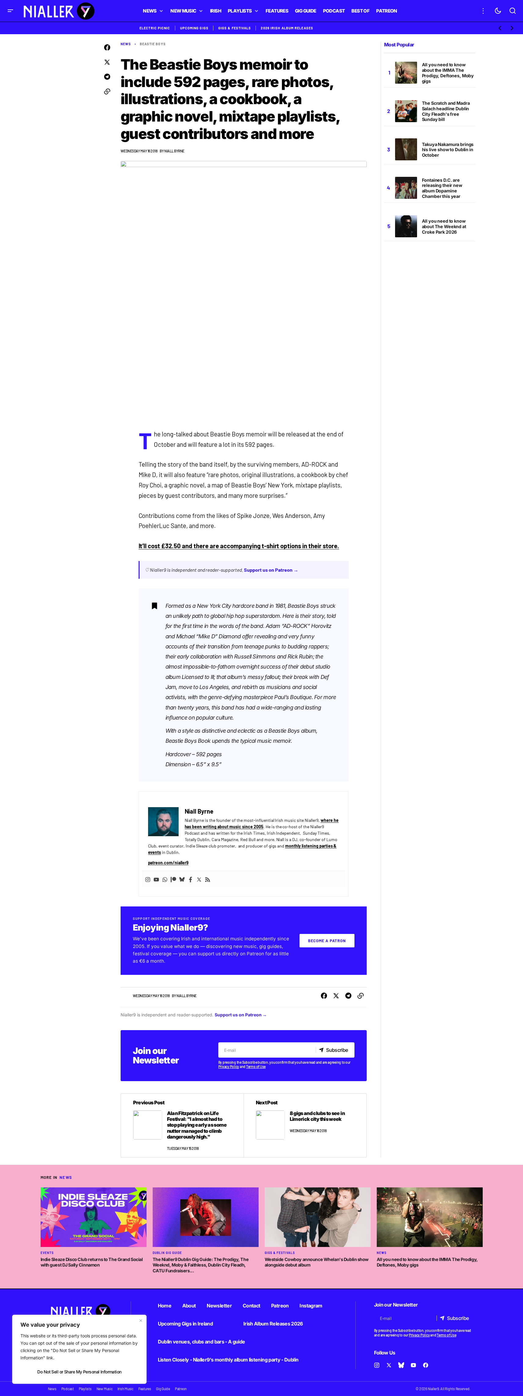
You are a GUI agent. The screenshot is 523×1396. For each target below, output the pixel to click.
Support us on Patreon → (271, 570)
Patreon (280, 1306)
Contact (251, 1306)
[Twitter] (199, 879)
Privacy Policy (228, 1066)
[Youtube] (156, 879)
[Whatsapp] (165, 879)
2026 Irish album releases (287, 28)
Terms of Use (256, 1066)
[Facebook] (190, 879)
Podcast (67, 1389)
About (189, 1306)
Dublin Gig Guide (167, 1253)
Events (47, 1253)
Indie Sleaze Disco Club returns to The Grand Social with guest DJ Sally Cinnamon (92, 1262)
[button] (10, 11)
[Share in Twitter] (107, 62)
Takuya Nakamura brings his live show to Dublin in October (448, 150)
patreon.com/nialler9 (168, 862)
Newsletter (219, 1306)
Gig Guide (163, 1389)
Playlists (85, 1389)
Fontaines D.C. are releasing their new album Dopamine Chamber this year (442, 188)
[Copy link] (107, 91)
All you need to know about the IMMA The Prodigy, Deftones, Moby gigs (448, 73)
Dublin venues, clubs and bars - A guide (201, 1342)
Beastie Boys (153, 44)
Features (144, 1389)
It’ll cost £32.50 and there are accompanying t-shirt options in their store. (239, 545)
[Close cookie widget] (140, 1320)
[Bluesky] (182, 879)
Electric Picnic (155, 28)
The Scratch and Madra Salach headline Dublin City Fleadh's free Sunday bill (446, 111)
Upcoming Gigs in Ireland (185, 1324)
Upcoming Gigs (194, 28)
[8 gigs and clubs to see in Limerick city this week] (305, 1125)
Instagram (311, 1306)
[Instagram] (148, 879)
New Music (104, 1389)
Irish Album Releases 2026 (273, 1324)
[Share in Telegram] (107, 77)
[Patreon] (173, 879)
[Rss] (207, 879)
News (126, 44)
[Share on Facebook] (107, 47)
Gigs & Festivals (234, 28)
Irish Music (125, 1389)
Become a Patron (327, 940)
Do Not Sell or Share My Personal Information (79, 1371)
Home (164, 1306)
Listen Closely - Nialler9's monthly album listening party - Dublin (228, 1360)
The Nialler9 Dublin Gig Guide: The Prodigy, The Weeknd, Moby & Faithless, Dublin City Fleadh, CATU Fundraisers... (201, 1265)
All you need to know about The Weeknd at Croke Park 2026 (444, 226)
